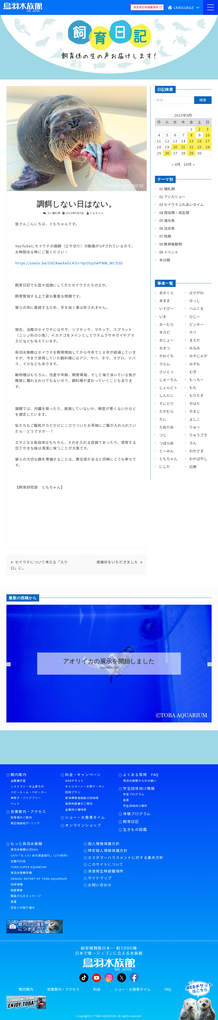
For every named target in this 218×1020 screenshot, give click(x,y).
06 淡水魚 (167, 228)
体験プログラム (137, 813)
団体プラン (72, 792)
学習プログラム (133, 794)
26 (167, 153)
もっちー (196, 379)
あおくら (166, 292)
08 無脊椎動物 (170, 244)
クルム (164, 363)
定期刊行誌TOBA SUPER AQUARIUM (29, 864)
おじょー (166, 340)
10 (207, 135)
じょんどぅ (168, 387)
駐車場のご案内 (21, 817)
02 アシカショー (172, 196)
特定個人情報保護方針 (108, 850)
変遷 (14, 901)
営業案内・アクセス (28, 811)
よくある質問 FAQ (141, 774)
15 (191, 140)
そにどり (166, 403)
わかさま (196, 450)
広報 (192, 466)
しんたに (166, 395)
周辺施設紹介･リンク (25, 823)
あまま (164, 300)
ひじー (194, 316)
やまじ (194, 411)
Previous (3, 664)
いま (162, 316)
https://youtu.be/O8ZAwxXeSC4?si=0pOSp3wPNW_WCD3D (69, 262)
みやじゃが (198, 355)
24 (207, 146)
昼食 (126, 800)
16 (199, 140)
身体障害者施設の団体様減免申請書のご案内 (82, 801)
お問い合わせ (100, 884)
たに (162, 419)
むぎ (192, 371)
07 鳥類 (165, 236)
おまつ (164, 347)
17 (207, 140)
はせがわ (196, 292)
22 (191, 146)
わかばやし (198, 458)
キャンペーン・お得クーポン (85, 786)
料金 (96, 989)
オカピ (164, 332)
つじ (162, 434)
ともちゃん (168, 458)
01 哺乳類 (54, 213)
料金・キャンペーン (83, 774)
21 (183, 146)
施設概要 (17, 890)
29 (191, 153)
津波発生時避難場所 (106, 871)
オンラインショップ (83, 825)
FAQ (167, 989)
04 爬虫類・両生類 (174, 212)
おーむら (166, 324)
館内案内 (19, 774)
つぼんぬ (166, 442)
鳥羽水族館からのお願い (139, 781)
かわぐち (166, 355)
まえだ (194, 340)
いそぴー (166, 308)
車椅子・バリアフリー (26, 798)
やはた (194, 403)
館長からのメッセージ (26, 896)
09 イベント (168, 252)
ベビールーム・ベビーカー (29, 792)
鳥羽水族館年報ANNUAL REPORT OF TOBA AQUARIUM (39, 875)
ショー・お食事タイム (85, 817)
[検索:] (183, 99)
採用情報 (17, 884)
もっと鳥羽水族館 (26, 843)
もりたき (196, 395)
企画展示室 (18, 781)
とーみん (166, 450)
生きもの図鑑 (135, 829)
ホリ (192, 332)
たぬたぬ (166, 427)
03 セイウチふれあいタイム (181, 204)
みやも (194, 363)
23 (199, 146)
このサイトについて (105, 864)
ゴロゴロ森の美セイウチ (109, 661)
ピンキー (196, 324)
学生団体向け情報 (139, 788)
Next (209, 664)
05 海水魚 (167, 220)
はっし (194, 300)
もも (192, 387)
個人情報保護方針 (104, 843)
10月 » (189, 164)
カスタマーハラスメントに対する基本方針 (126, 857)
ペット (15, 804)
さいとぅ (166, 371)
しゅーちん (168, 379)
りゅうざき (198, 434)
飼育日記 (131, 821)
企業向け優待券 (75, 809)
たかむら (166, 411)
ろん (192, 442)
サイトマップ (100, 877)
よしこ (194, 419)
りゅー (194, 427)
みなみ (194, 347)
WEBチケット (74, 781)
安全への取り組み (23, 907)
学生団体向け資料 (135, 806)
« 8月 (176, 164)
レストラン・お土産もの (27, 786)
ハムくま (196, 308)
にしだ (164, 466)
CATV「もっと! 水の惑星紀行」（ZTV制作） (40, 855)
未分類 (164, 259)
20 (175, 146)
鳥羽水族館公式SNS (24, 849)
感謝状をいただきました (117, 562)
